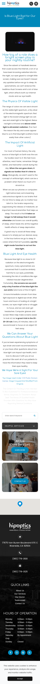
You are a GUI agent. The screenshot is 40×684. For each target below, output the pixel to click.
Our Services (20, 594)
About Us (20, 590)
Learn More (20, 450)
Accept (20, 679)
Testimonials (20, 600)
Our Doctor (20, 597)
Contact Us (20, 481)
